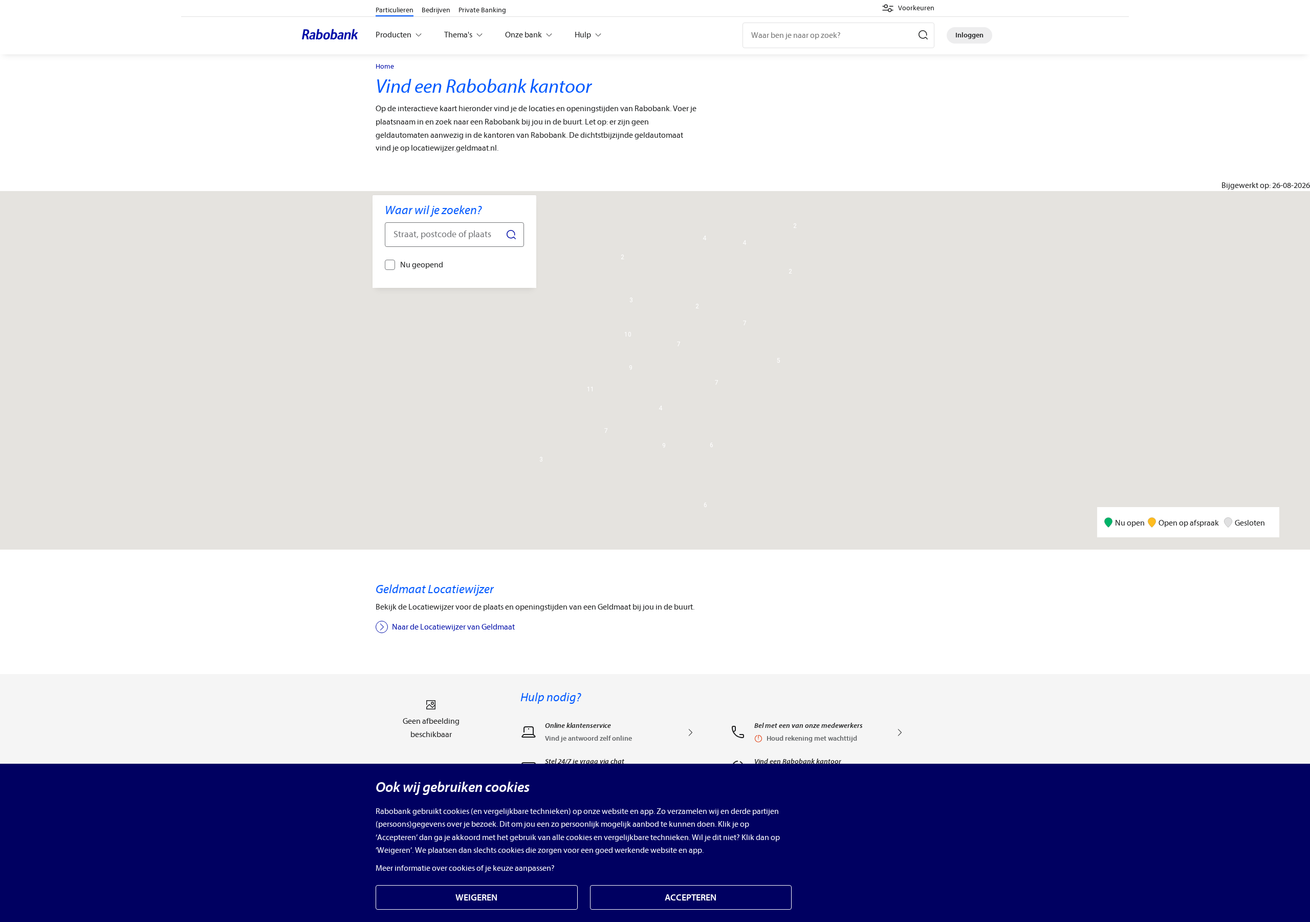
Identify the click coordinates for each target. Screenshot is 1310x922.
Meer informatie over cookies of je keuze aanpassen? (465, 868)
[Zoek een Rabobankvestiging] (454, 234)
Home (385, 66)
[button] (908, 8)
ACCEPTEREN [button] (690, 897)
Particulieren (394, 10)
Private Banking (482, 10)
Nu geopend (421, 264)
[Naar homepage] (332, 35)
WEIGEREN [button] (476, 897)
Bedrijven (436, 10)
